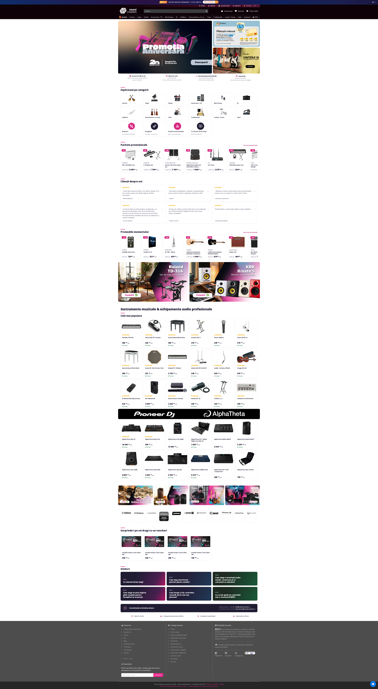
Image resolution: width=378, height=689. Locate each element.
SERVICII (212, 6)
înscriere (158, 675)
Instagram (239, 656)
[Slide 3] (375, 2)
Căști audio (174, 659)
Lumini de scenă (175, 656)
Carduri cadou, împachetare (132, 629)
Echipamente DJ (175, 644)
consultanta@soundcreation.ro (245, 609)
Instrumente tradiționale (178, 653)
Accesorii (247, 17)
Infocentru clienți (129, 644)
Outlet (124, 17)
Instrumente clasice (176, 647)
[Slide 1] (372, 2)
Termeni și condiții (212, 684)
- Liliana (171, 198)
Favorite (241, 11)
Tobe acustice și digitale (178, 650)
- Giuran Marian (127, 221)
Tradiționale (217, 17)
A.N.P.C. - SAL (128, 659)
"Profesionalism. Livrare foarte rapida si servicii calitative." (233, 209)
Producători (127, 647)
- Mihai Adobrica (127, 198)
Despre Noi (127, 632)
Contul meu (228, 11)
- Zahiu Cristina (173, 221)
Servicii (126, 635)
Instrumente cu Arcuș (196, 17)
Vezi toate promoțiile (250, 232)
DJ (176, 17)
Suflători (183, 17)
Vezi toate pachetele (250, 145)
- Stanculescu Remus (221, 221)
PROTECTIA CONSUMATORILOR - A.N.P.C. (173, 686)
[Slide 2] (374, 2)
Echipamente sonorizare (178, 638)
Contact (126, 653)
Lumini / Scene (230, 17)
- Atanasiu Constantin (222, 198)
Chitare (132, 17)
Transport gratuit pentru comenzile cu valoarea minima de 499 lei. (234, 646)
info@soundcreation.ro (242, 607)
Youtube (228, 656)
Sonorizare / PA (156, 17)
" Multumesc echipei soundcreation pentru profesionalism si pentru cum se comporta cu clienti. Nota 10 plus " (233, 192)
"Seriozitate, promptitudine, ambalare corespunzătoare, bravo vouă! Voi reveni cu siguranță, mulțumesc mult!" (186, 192)
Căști (239, 17)
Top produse (128, 650)
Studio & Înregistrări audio (178, 635)
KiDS (256, 17)
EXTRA (203, 6)
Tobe (209, 17)
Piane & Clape (174, 632)
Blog (125, 641)
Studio (146, 17)
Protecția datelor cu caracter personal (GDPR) (203, 686)
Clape (139, 17)
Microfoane (169, 17)
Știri (125, 638)
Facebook (218, 656)
